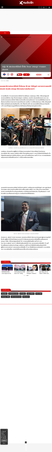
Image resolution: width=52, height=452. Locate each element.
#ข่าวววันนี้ (38, 294)
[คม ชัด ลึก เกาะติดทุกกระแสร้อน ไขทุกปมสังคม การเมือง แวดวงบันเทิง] (26, 3)
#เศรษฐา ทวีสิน (5, 297)
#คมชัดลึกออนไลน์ (13, 294)
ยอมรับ (4, 440)
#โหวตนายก (26, 297)
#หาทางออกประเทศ (16, 297)
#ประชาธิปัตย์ (30, 294)
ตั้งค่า (4, 443)
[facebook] (39, 7)
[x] (41, 7)
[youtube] (44, 7)
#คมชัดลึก (4, 294)
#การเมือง (22, 294)
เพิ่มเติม (4, 437)
